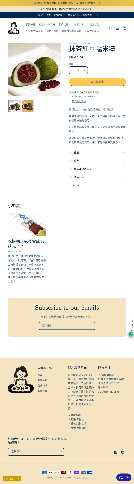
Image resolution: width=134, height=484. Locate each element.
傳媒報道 (42, 385)
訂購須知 (42, 380)
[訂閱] (91, 326)
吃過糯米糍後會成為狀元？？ (26, 244)
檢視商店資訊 (79, 101)
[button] (64, 25)
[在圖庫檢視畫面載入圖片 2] (28, 106)
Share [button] (75, 185)
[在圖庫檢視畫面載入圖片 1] (14, 106)
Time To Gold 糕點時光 (62, 478)
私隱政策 (42, 391)
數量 (71, 64)
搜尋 (40, 375)
